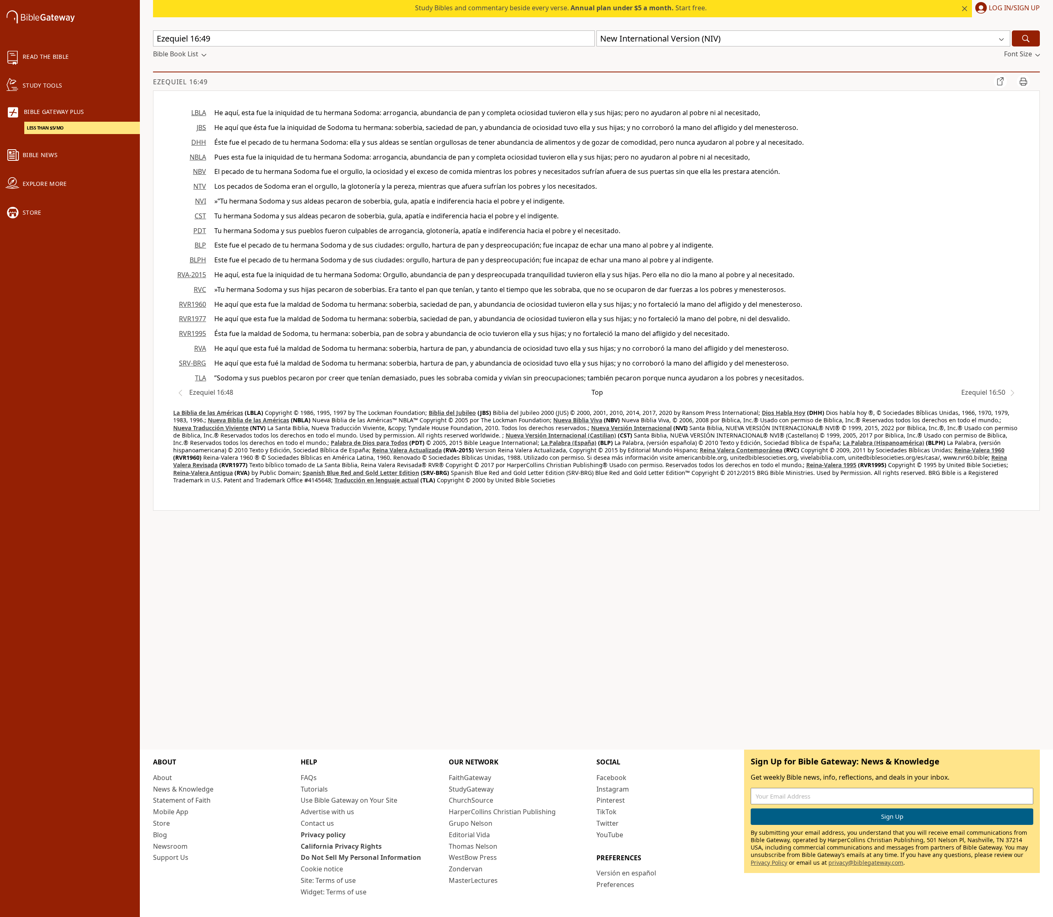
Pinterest (610, 800)
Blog (160, 834)
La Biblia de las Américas (208, 413)
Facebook (611, 777)
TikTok (606, 811)
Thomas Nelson (473, 846)
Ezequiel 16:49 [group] (180, 81)
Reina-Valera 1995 (831, 465)
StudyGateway (471, 789)
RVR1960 (192, 304)
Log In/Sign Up (1014, 8)
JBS (201, 127)
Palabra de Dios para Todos (369, 443)
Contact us (317, 823)
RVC (200, 289)
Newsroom (170, 846)
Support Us (170, 857)
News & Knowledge (183, 789)
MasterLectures (473, 880)
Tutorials (314, 789)
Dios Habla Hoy (783, 413)
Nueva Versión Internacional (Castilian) (561, 435)
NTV (199, 186)
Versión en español (626, 873)
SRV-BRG (192, 363)
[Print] (1023, 81)
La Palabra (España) (568, 443)
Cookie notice (322, 868)
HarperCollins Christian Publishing (502, 811)
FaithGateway (470, 777)
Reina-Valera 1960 (979, 450)
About (162, 777)
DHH (198, 142)
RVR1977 (192, 318)
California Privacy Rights (341, 846)
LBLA (198, 112)
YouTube (609, 834)
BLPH (198, 259)
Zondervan (465, 868)
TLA (200, 377)
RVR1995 (192, 333)
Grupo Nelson (470, 823)
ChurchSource (471, 800)
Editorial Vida (469, 834)
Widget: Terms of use (333, 891)
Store (161, 823)
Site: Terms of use (328, 880)
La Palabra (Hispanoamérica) (883, 443)
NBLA (198, 157)
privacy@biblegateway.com (865, 862)
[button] (1006, 8)
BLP (200, 245)
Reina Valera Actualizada (407, 450)
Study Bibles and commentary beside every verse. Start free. (561, 7)
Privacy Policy (769, 862)
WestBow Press (473, 857)
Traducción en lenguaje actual (376, 480)
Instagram (612, 789)
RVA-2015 (191, 274)
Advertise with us (327, 811)
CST (200, 215)
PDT (199, 230)
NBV (199, 171)
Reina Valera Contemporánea (741, 450)
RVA (200, 348)
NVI (200, 201)
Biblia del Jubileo (452, 413)
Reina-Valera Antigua (203, 473)
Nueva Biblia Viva (577, 420)
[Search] (1026, 38)
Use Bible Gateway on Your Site (349, 800)
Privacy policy (323, 834)
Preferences (615, 884)
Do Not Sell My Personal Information (361, 857)
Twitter (607, 823)
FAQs (309, 777)
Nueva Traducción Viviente (210, 428)
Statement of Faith (182, 800)
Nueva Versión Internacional (631, 428)
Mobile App (170, 811)
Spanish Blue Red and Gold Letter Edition (361, 473)
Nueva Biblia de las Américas (248, 420)
